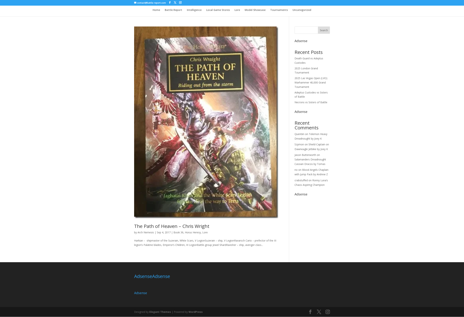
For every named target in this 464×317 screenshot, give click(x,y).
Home (156, 10)
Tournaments (279, 10)
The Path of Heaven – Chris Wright (171, 226)
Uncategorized (302, 10)
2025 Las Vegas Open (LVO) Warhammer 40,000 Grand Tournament (311, 82)
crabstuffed (301, 180)
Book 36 (178, 232)
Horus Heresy (193, 232)
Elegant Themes (160, 312)
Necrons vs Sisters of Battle (311, 102)
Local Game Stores (218, 10)
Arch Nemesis (146, 232)
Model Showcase (255, 10)
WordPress (195, 312)
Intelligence (194, 10)
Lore (237, 10)
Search (324, 30)
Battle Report (173, 10)
